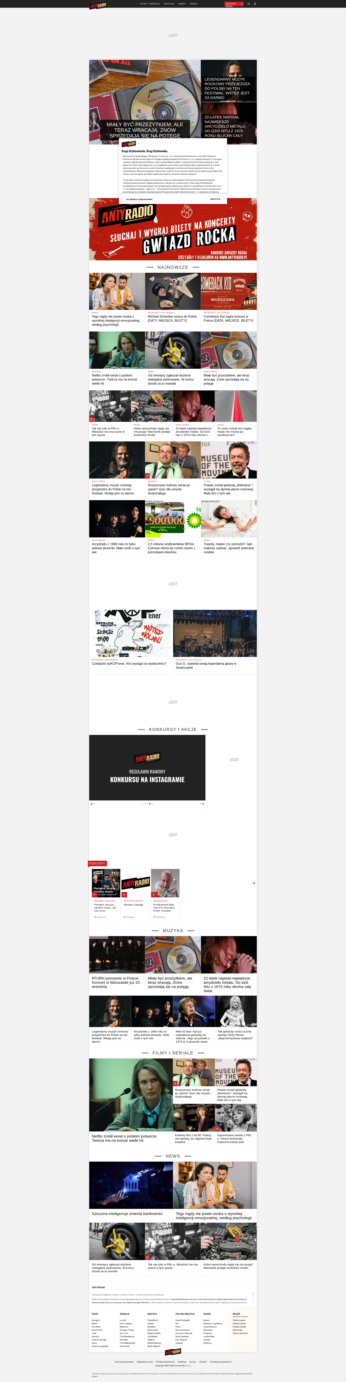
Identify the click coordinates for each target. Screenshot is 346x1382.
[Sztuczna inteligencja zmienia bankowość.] (131, 1185)
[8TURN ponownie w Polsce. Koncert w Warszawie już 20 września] (117, 954)
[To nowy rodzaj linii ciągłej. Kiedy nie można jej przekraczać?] (236, 406)
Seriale (96, 372)
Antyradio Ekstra (133, 901)
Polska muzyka (185, 1314)
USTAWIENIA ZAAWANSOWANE (139, 199)
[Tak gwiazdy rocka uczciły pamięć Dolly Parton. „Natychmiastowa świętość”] (236, 1011)
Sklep (236, 1314)
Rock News (210, 372)
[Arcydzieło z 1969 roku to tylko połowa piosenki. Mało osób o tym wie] (117, 518)
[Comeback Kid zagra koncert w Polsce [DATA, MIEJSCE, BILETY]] (229, 291)
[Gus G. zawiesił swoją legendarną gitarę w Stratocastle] (215, 633)
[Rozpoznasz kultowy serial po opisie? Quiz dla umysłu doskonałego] (173, 460)
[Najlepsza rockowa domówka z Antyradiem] (147, 767)
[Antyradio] (98, 5)
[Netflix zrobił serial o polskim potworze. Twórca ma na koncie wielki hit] (117, 350)
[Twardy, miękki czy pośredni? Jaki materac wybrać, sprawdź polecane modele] (229, 518)
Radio (207, 1314)
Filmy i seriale (173, 1052)
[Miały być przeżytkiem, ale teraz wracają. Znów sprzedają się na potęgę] (145, 102)
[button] (142, 803)
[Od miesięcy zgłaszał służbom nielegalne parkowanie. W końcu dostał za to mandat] (173, 350)
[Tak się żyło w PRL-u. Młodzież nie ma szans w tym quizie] (110, 406)
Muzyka (173, 930)
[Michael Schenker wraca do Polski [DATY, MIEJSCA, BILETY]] (173, 291)
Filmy (207, 481)
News (95, 313)
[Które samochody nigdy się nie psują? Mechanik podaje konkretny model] (152, 406)
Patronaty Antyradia (161, 313)
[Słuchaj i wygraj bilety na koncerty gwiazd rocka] (173, 229)
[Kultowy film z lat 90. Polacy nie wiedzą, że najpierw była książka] (194, 1118)
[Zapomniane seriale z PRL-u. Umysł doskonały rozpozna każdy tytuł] (236, 1118)
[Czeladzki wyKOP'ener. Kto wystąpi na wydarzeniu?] (131, 633)
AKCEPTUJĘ (215, 199)
